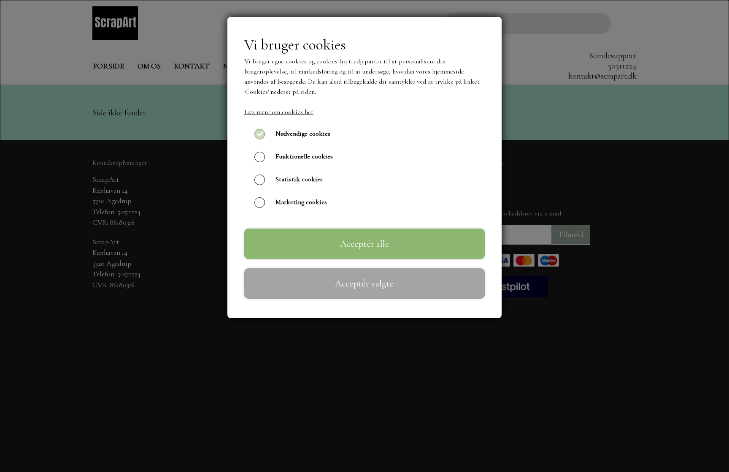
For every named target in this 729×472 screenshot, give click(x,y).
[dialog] (364, 236)
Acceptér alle (364, 243)
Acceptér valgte (364, 283)
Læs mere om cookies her (278, 112)
